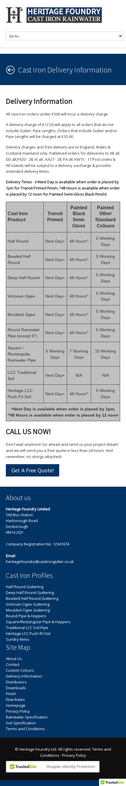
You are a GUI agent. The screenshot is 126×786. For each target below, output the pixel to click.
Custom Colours (20, 670)
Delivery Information (24, 676)
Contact (12, 664)
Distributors (16, 682)
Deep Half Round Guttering (30, 592)
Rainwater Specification (27, 717)
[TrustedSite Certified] (53, 767)
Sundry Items (17, 639)
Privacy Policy (18, 711)
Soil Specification (21, 722)
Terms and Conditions (25, 728)
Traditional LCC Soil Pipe (27, 627)
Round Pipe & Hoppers (26, 616)
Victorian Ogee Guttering (28, 604)
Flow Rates (15, 699)
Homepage (15, 705)
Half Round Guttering (24, 586)
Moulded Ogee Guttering (28, 610)
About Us (14, 658)
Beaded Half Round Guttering (32, 598)
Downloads (16, 687)
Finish (11, 693)
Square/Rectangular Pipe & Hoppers (38, 621)
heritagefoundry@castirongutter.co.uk (40, 561)
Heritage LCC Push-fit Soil (28, 633)
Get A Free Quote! (32, 470)
